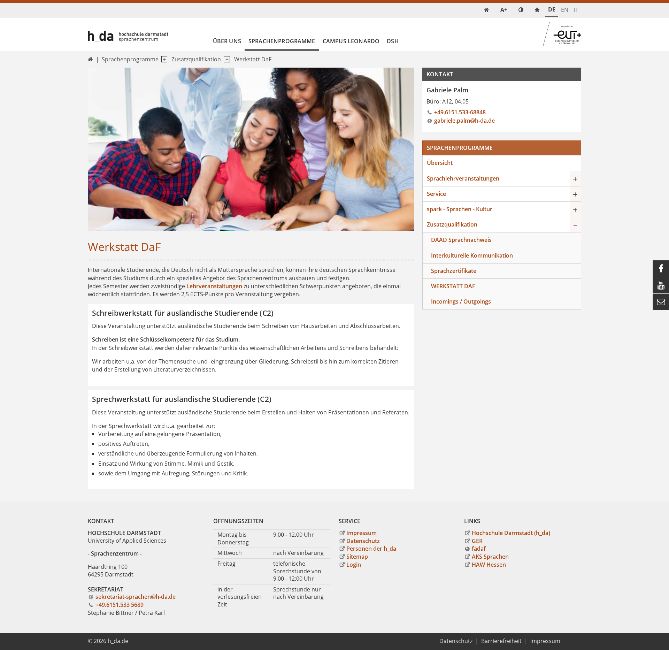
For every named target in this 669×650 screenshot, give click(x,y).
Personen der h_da (371, 548)
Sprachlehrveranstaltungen (463, 178)
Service (436, 194)
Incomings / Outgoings (461, 301)
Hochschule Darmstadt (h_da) (511, 533)
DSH (392, 41)
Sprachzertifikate (453, 271)
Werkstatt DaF (252, 59)
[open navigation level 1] (163, 59)
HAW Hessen (489, 564)
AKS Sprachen (490, 556)
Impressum (361, 533)
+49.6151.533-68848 (460, 112)
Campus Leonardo (351, 41)
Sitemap (357, 556)
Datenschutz (363, 541)
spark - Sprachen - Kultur (459, 209)
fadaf (479, 548)
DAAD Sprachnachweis (461, 240)
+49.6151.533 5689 (119, 605)
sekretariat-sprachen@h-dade (135, 597)
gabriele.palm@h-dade (464, 120)
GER (477, 541)
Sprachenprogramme (281, 41)
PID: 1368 (144, 641)
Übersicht (440, 163)
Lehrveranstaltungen (214, 286)
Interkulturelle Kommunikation (472, 255)
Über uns (227, 41)
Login (353, 564)
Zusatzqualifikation (196, 59)
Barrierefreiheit (501, 641)
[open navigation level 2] (225, 59)
